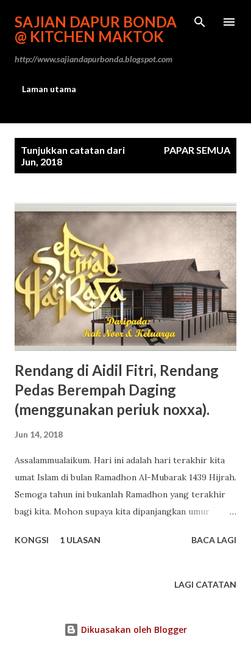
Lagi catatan (205, 584)
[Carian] (200, 22)
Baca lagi (213, 540)
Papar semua (197, 150)
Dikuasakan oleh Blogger (133, 629)
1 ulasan (80, 540)
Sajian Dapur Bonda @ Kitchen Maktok (96, 29)
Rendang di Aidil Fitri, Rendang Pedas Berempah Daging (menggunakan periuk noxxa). (117, 389)
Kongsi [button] (32, 540)
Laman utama (49, 89)
